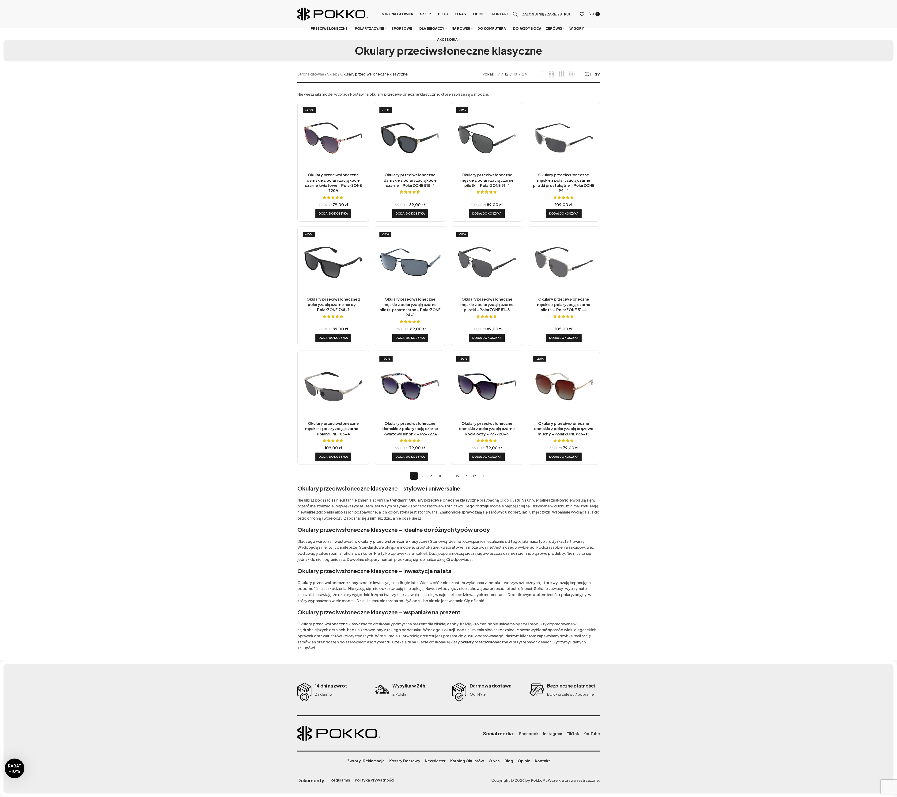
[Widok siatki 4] (571, 74)
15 (457, 476)
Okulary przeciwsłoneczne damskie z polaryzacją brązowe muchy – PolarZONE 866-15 (563, 428)
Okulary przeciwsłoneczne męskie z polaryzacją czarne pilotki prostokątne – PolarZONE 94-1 (410, 307)
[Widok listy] (541, 74)
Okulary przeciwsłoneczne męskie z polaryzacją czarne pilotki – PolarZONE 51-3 (487, 304)
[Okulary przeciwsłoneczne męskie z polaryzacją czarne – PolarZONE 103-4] (333, 386)
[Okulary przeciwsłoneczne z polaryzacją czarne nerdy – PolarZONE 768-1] (333, 262)
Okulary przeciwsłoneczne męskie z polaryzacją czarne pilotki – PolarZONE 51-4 (563, 304)
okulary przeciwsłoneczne (484, 641)
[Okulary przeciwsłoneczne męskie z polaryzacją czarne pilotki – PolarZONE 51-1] (487, 138)
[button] (333, 213)
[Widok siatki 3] (561, 74)
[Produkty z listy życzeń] (582, 14)
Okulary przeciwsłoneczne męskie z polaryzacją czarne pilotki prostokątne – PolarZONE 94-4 (563, 182)
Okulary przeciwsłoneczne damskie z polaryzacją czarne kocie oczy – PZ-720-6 (487, 428)
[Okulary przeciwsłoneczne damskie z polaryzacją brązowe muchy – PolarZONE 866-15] (563, 386)
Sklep (332, 74)
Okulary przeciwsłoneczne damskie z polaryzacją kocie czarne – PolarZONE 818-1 (410, 180)
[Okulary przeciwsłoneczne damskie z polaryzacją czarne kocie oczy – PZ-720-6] (487, 386)
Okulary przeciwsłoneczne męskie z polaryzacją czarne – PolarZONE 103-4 (333, 428)
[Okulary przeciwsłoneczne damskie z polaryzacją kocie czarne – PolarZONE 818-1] (410, 138)
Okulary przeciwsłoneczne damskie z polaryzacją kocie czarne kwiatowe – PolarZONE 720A (333, 182)
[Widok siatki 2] (551, 74)
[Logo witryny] (332, 13)
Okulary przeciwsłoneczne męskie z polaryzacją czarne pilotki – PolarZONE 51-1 (487, 180)
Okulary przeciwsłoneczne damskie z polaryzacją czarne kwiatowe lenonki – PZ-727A (410, 428)
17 (474, 476)
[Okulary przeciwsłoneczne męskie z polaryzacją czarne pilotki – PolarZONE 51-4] (563, 262)
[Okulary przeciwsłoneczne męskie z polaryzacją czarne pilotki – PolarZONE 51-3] (487, 262)
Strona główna (310, 74)
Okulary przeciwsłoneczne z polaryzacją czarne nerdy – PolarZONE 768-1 (333, 304)
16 (466, 476)
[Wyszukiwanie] (515, 14)
